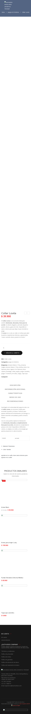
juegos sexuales (24, 371)
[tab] (15, 386)
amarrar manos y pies (14, 365)
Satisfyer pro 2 (28, 313)
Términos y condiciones (8, 651)
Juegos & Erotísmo (13, 12)
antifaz (21, 367)
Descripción (15, 385)
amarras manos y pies (12, 367)
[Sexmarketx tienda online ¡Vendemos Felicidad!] (9, 5)
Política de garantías (7, 659)
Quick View (24, 510)
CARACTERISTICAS (15, 393)
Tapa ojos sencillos (7, 613)
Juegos (18, 371)
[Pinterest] (13, 377)
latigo (19, 373)
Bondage (8, 371)
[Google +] (15, 377)
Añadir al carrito (12, 353)
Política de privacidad (7, 654)
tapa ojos (25, 373)
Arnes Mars (5, 507)
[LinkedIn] (18, 377)
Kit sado (14, 373)
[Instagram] (5, 689)
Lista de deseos (5, 640)
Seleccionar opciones (8, 511)
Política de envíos (6, 657)
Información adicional (15, 389)
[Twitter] (11, 377)
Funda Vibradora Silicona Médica (12, 578)
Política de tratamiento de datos (10, 665)
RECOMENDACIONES (15, 401)
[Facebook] (8, 377)
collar (13, 371)
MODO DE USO (15, 397)
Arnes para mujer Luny (9, 542)
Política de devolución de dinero (10, 662)
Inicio (3, 12)
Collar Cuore (25, 313)
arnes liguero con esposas (14, 369)
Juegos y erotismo (6, 373)
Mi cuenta (4, 637)
